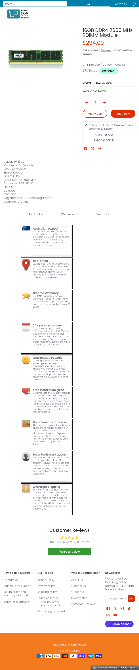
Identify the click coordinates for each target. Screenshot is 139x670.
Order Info (77, 592)
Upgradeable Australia (65, 644)
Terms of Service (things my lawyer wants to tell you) (48, 601)
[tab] (36, 214)
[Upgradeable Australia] (18, 13)
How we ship (79, 598)
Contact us (11, 580)
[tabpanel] (70, 367)
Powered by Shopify (69, 650)
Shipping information (17, 601)
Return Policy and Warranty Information (17, 593)
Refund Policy (45, 580)
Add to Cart (95, 114)
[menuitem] (120, 3)
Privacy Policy (46, 586)
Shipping (106, 50)
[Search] (88, 3)
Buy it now (123, 114)
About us (77, 580)
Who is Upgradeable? (51, 611)
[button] (85, 149)
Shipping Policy (47, 592)
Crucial (87, 82)
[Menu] (132, 13)
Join (131, 598)
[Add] (104, 102)
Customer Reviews (83, 604)
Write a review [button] (69, 552)
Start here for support (17, 586)
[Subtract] (87, 102)
